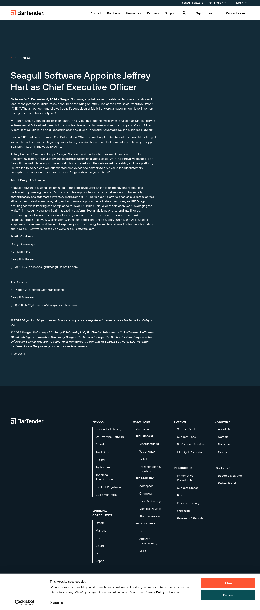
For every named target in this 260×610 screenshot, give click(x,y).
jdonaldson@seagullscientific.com (54, 305)
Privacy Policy (155, 592)
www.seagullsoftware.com (76, 229)
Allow (228, 583)
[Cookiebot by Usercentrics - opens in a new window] (24, 602)
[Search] (184, 13)
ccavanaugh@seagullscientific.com (54, 267)
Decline (228, 594)
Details (58, 602)
